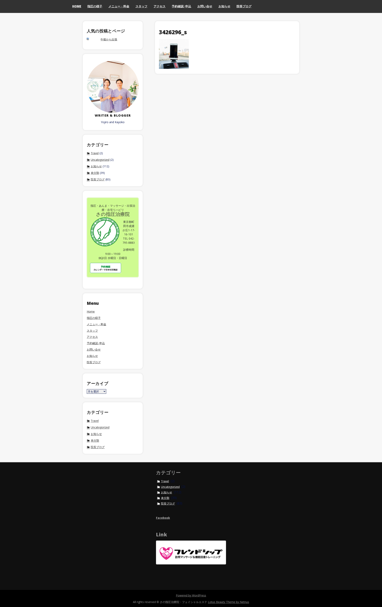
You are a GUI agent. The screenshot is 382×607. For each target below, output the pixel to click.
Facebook (163, 518)
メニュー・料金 (118, 6)
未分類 (95, 173)
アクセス (160, 6)
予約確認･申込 (181, 6)
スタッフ (141, 6)
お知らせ (224, 6)
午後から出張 (108, 39)
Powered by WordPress (191, 595)
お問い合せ (204, 6)
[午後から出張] (92, 39)
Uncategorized (100, 160)
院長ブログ (244, 6)
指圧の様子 (94, 6)
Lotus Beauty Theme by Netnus (228, 602)
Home (76, 6)
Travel (95, 153)
